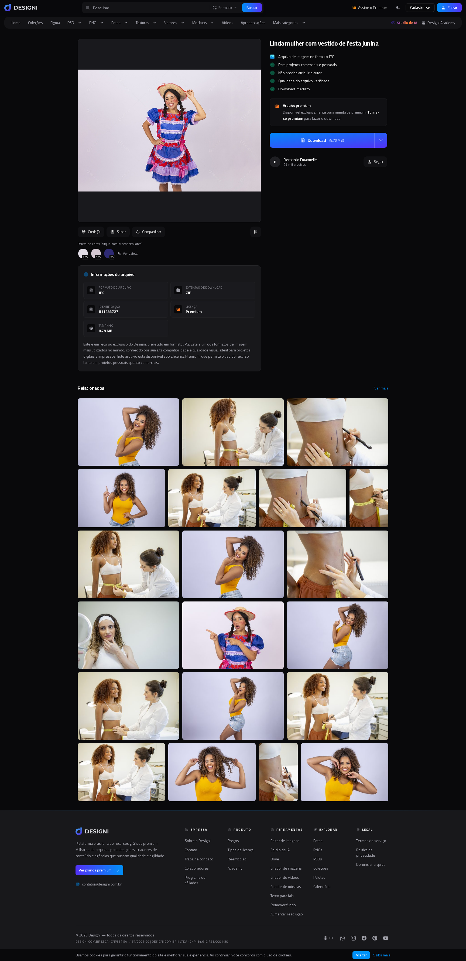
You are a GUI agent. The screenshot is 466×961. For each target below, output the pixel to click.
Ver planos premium (95, 870)
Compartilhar (151, 231)
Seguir (378, 161)
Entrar (452, 7)
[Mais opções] (380, 140)
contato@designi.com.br (102, 884)
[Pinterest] (375, 938)
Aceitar (361, 955)
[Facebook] (364, 938)
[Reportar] (255, 232)
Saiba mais (381, 955)
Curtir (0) (94, 231)
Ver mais (381, 388)
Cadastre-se (420, 7)
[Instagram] (353, 938)
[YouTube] (385, 938)
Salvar (121, 231)
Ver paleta (130, 253)
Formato (225, 7)
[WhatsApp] (342, 938)
